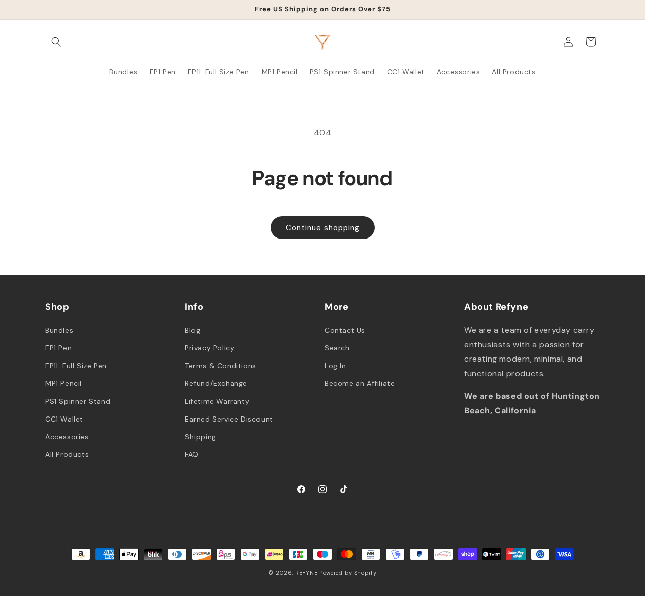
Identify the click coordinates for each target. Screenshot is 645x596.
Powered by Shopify (348, 572)
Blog (192, 329)
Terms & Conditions (220, 365)
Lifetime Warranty (217, 400)
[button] (56, 42)
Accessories (67, 436)
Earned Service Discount (229, 418)
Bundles (59, 329)
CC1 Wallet (64, 418)
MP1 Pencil (63, 383)
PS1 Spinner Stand (77, 400)
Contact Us (345, 329)
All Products (67, 453)
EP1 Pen (58, 347)
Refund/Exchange (216, 383)
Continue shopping (323, 228)
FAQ (192, 453)
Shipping (200, 436)
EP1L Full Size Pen (76, 365)
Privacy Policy (209, 347)
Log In (335, 365)
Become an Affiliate (360, 383)
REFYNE (306, 572)
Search (337, 347)
